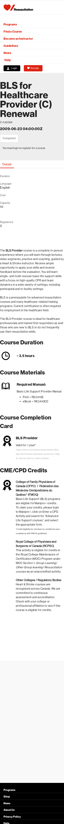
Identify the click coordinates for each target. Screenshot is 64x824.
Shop (7, 796)
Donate (35, 68)
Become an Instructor (18, 38)
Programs (10, 24)
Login (14, 68)
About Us (9, 810)
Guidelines (11, 46)
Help (7, 60)
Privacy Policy (12, 816)
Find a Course (13, 31)
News (7, 53)
